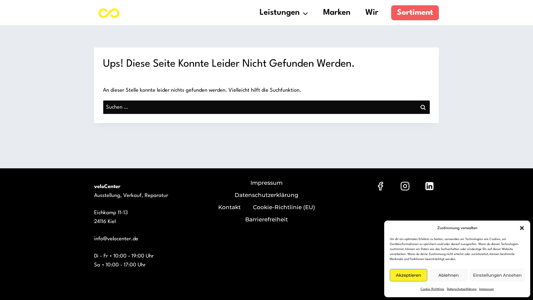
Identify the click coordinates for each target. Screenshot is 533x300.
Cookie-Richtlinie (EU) (284, 207)
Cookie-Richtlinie (432, 289)
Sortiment (415, 13)
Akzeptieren (408, 275)
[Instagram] (405, 186)
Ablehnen (448, 275)
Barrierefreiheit (266, 219)
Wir (371, 13)
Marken (337, 13)
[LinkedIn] (429, 186)
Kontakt (229, 207)
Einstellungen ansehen (497, 275)
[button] (522, 228)
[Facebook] (380, 186)
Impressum (486, 289)
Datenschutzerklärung (461, 289)
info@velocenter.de (116, 238)
